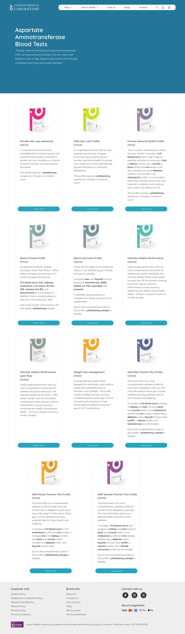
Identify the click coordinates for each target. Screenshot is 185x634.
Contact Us (72, 598)
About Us (71, 594)
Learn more (38, 209)
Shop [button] (67, 7)
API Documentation (76, 614)
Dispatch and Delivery (22, 602)
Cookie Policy (18, 594)
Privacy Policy (18, 610)
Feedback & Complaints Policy (27, 598)
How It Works (73, 602)
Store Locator (73, 610)
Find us (111, 7)
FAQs (127, 7)
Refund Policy (18, 606)
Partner (143, 7)
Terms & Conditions (21, 614)
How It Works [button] (88, 7)
